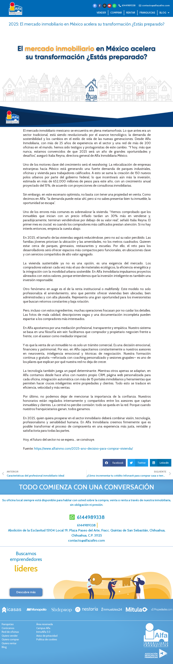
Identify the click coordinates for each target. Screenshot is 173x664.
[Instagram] (105, 6)
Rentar (130, 12)
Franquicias (147, 12)
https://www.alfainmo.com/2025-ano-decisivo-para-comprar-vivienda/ (83, 448)
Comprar (116, 12)
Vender (101, 12)
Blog (162, 12)
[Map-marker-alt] (95, 6)
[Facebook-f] (100, 6)
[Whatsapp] (114, 6)
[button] (114, 463)
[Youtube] (109, 6)
